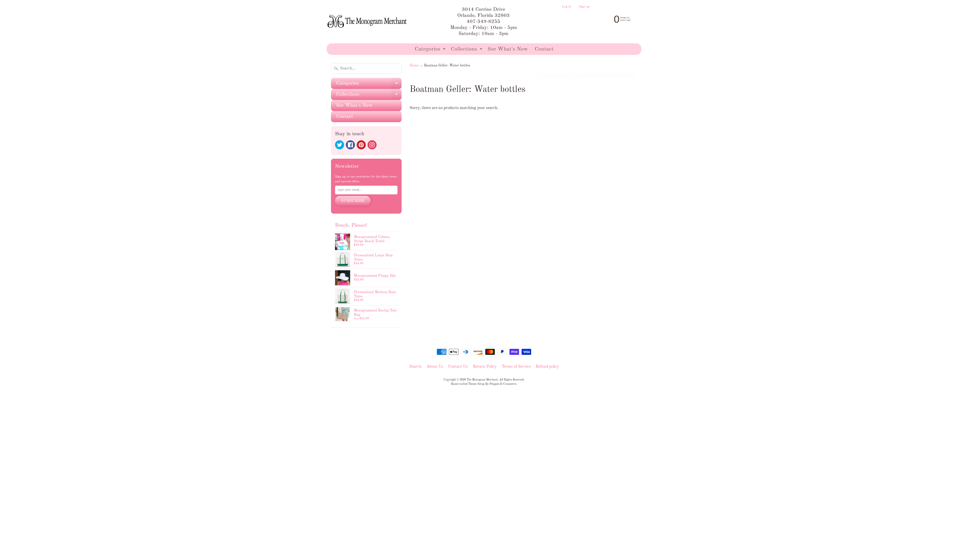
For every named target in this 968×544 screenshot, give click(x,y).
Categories (431, 50)
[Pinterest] (361, 144)
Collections (467, 50)
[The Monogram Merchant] (368, 22)
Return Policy (485, 367)
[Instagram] (372, 144)
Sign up (584, 6)
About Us (435, 367)
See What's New (508, 49)
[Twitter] (339, 144)
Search (415, 367)
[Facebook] (350, 144)
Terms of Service (516, 367)
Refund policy (547, 367)
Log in (566, 6)
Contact (544, 49)
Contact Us (458, 367)
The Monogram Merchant (482, 379)
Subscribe (353, 201)
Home (414, 65)
